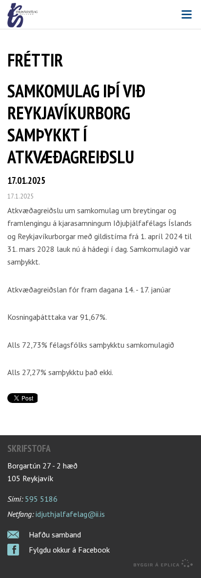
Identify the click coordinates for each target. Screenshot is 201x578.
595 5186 (41, 499)
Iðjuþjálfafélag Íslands (100, 15)
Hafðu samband (55, 534)
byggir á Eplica (163, 563)
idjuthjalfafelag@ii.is (70, 514)
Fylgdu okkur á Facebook (69, 550)
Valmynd (186, 14)
